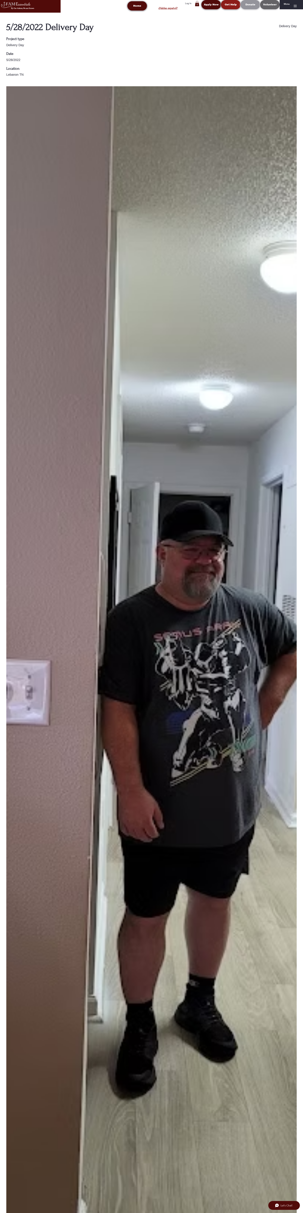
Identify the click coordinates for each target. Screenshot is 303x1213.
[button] (197, 3)
